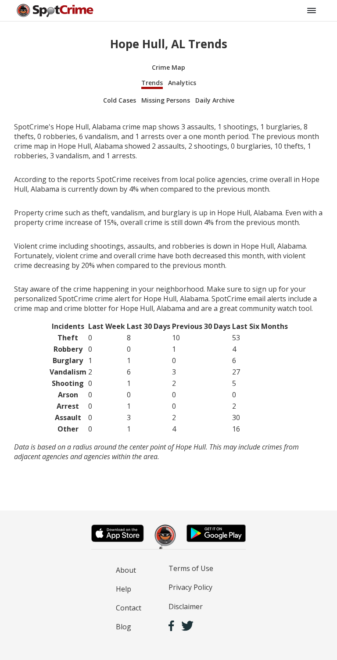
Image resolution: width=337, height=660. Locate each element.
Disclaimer (185, 606)
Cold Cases (119, 100)
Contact (128, 608)
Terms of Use (190, 568)
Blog (123, 626)
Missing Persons (165, 100)
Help (123, 589)
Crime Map (168, 67)
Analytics (182, 82)
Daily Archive (214, 100)
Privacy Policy (190, 587)
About (126, 570)
